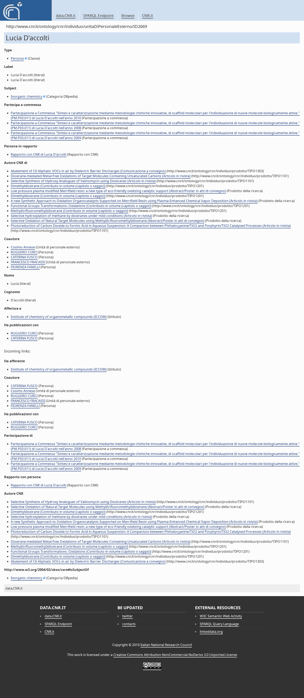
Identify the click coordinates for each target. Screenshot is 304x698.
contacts (129, 624)
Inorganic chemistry (26, 96)
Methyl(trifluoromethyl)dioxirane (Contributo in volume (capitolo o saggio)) (69, 210)
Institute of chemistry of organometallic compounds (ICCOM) (59, 316)
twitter (127, 616)
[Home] (25, 10)
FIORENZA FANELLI (25, 267)
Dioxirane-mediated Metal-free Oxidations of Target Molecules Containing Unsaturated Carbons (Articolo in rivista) (100, 176)
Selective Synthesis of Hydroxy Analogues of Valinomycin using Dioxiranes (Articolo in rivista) (83, 181)
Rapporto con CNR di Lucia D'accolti (38, 154)
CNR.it (147, 15)
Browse (127, 15)
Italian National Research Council (166, 645)
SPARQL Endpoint (98, 15)
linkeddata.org (211, 631)
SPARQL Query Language (219, 624)
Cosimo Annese (23, 247)
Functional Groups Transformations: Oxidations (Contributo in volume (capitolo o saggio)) (81, 205)
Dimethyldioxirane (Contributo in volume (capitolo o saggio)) (58, 186)
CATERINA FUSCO (24, 257)
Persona (17, 58)
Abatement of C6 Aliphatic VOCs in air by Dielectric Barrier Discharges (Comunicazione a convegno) (88, 171)
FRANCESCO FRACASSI (28, 262)
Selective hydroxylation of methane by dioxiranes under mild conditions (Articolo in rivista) (81, 215)
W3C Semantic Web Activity (221, 616)
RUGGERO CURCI (24, 252)
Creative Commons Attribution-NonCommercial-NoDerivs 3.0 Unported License (175, 654)
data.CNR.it (65, 15)
